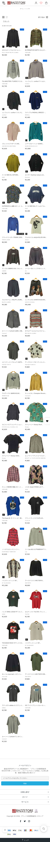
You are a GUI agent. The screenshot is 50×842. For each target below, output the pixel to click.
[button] (3, 17)
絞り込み (41, 17)
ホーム (21, 8)
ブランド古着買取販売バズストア (16, 3)
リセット (6, 21)
